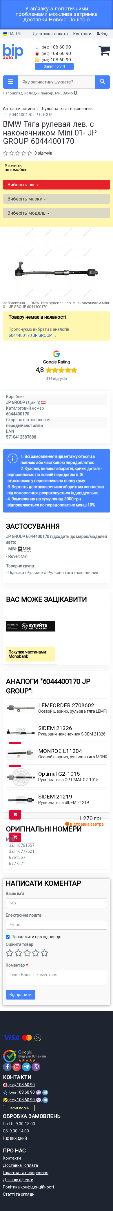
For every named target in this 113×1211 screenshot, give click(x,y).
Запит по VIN (54, 66)
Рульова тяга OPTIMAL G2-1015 (68, 779)
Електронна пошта (23, 915)
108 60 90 (56, 47)
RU (18, 33)
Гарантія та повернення (25, 1172)
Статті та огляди (18, 1194)
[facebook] (7, 1067)
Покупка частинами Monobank (27, 654)
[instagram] (16, 1067)
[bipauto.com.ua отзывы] (25, 1056)
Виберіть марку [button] (25, 199)
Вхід (104, 33)
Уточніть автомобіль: (16, 167)
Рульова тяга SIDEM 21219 (63, 802)
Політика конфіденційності (28, 1187)
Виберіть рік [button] (22, 184)
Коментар (17, 965)
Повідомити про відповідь (36, 937)
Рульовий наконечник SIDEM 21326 (71, 734)
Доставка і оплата (50, 33)
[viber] (36, 1067)
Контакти (82, 33)
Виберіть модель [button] (27, 213)
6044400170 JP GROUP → (33, 335)
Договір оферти (18, 1179)
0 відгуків (43, 153)
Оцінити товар (19, 944)
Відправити (21, 994)
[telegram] (26, 1067)
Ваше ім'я (15, 893)
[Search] (102, 82)
